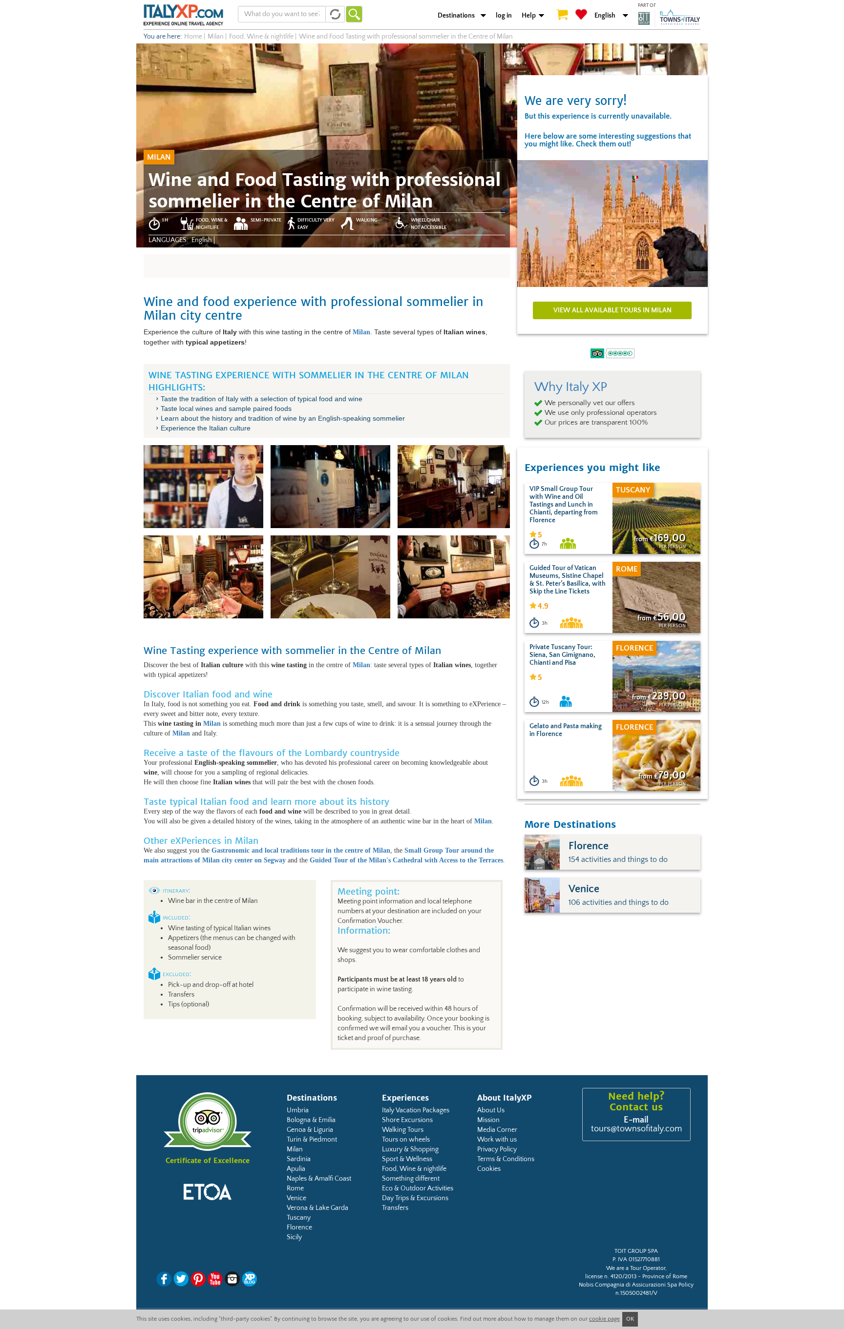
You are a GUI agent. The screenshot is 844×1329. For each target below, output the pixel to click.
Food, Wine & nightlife (414, 1169)
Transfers (395, 1208)
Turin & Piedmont (312, 1140)
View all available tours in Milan (612, 310)
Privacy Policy (497, 1149)
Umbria (298, 1110)
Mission (488, 1120)
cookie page (604, 1319)
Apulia (296, 1169)
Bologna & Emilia (311, 1120)
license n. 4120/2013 (610, 1276)
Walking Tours (402, 1130)
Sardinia (299, 1159)
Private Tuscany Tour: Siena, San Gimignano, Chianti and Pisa (562, 655)
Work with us (497, 1140)
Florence (299, 1227)
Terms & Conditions (505, 1159)
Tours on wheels (406, 1140)
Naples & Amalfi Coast (319, 1179)
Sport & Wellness (407, 1159)
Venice (296, 1198)
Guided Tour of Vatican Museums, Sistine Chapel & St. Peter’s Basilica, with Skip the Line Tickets (567, 579)
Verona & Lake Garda (317, 1208)
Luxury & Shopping (410, 1149)
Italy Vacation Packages (415, 1110)
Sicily (294, 1237)
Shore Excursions (407, 1120)
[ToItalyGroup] (669, 18)
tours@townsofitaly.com (636, 1129)
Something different (411, 1179)
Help (529, 16)
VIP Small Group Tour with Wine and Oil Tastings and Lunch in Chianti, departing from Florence (563, 504)
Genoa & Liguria (310, 1130)
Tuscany (299, 1218)
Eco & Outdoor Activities (417, 1188)
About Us (491, 1110)
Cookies (489, 1169)
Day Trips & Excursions (415, 1198)
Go (354, 14)
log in (504, 16)
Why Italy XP (570, 387)
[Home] (183, 14)
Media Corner (497, 1130)
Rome (295, 1188)
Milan (212, 723)
